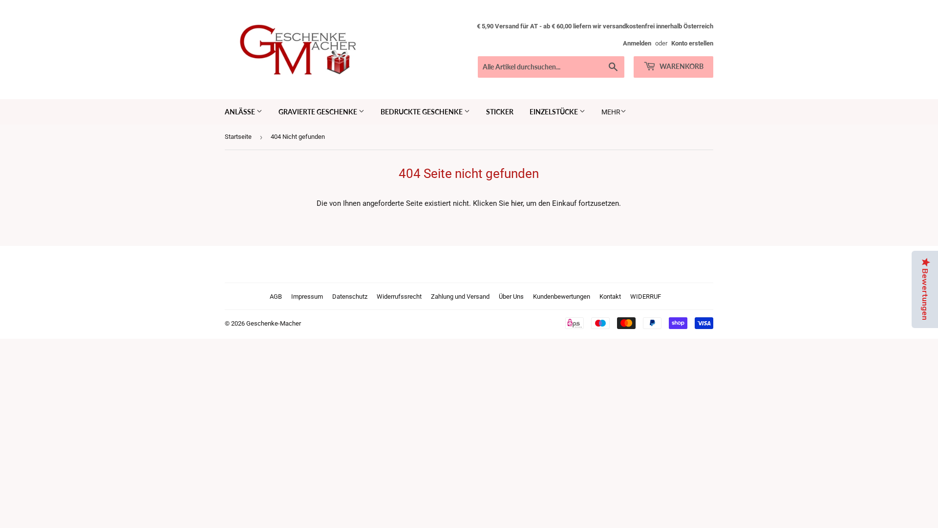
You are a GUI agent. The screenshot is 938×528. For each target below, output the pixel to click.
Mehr (610, 112)
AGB (276, 296)
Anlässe (240, 112)
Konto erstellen (692, 43)
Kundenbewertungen (561, 296)
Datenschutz (349, 296)
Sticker (499, 112)
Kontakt (610, 296)
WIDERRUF (645, 296)
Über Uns (511, 296)
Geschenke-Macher (273, 323)
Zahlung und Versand (460, 296)
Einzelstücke (554, 112)
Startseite (238, 136)
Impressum (307, 296)
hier (517, 203)
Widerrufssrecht (399, 296)
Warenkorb (681, 66)
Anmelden (637, 43)
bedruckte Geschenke (422, 112)
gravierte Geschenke (318, 112)
